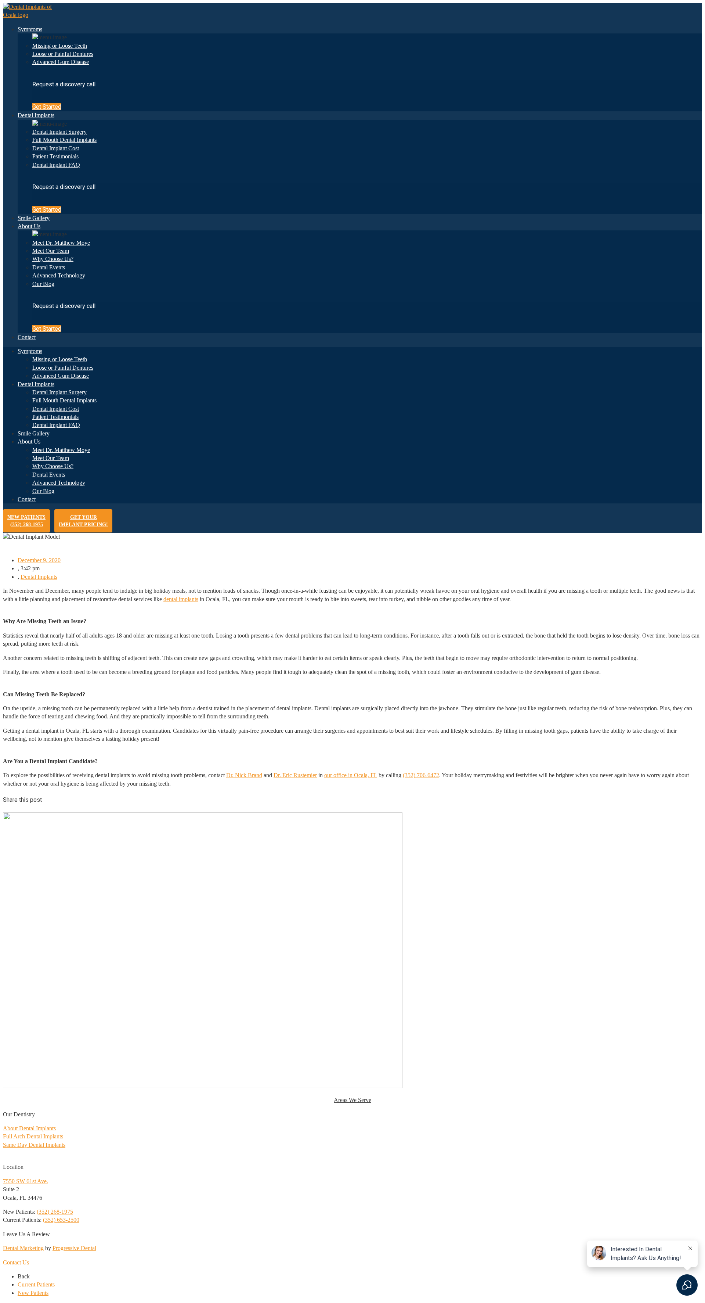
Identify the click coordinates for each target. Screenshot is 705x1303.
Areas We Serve (352, 1100)
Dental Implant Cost (55, 148)
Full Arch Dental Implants (33, 1136)
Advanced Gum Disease (60, 62)
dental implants (180, 599)
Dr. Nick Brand (244, 775)
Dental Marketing (23, 1248)
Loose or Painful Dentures (62, 54)
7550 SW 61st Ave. (25, 1181)
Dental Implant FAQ (56, 165)
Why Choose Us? (52, 259)
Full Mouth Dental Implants (64, 140)
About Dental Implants (29, 1128)
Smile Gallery (34, 218)
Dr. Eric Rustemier (295, 775)
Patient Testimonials (55, 156)
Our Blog (43, 284)
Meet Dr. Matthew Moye (61, 243)
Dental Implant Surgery (59, 132)
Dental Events (48, 267)
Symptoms (30, 29)
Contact (27, 337)
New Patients (26, 520)
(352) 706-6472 (421, 775)
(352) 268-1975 (55, 1212)
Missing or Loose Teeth (59, 46)
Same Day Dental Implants (34, 1145)
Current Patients (36, 1284)
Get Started (46, 106)
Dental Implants (36, 115)
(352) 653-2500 (61, 1220)
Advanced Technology (58, 275)
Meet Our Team (50, 251)
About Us (29, 226)
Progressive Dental (74, 1248)
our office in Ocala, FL (350, 775)
